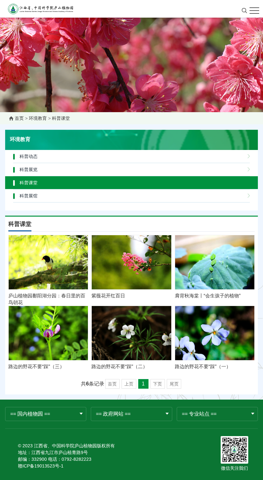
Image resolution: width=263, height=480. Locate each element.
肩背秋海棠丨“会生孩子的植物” (208, 295)
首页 (19, 118)
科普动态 (29, 156)
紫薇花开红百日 (108, 295)
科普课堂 (61, 118)
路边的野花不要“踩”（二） (119, 366)
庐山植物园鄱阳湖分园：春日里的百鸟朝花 (46, 299)
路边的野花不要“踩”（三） (36, 366)
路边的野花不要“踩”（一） (203, 366)
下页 (157, 383)
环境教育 (38, 118)
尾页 (174, 383)
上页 (128, 383)
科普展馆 (29, 195)
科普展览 (29, 169)
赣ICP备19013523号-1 (41, 465)
